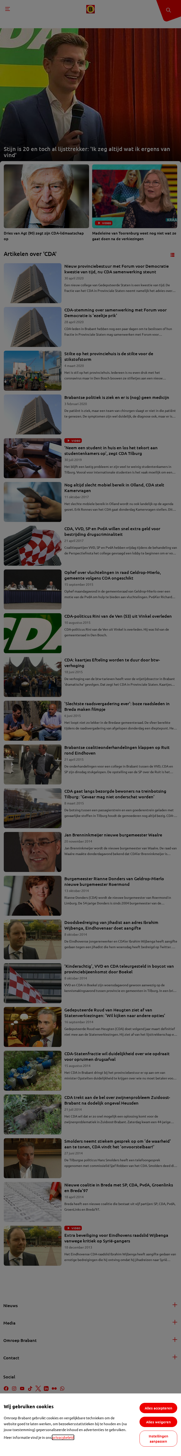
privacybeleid (63, 1437)
